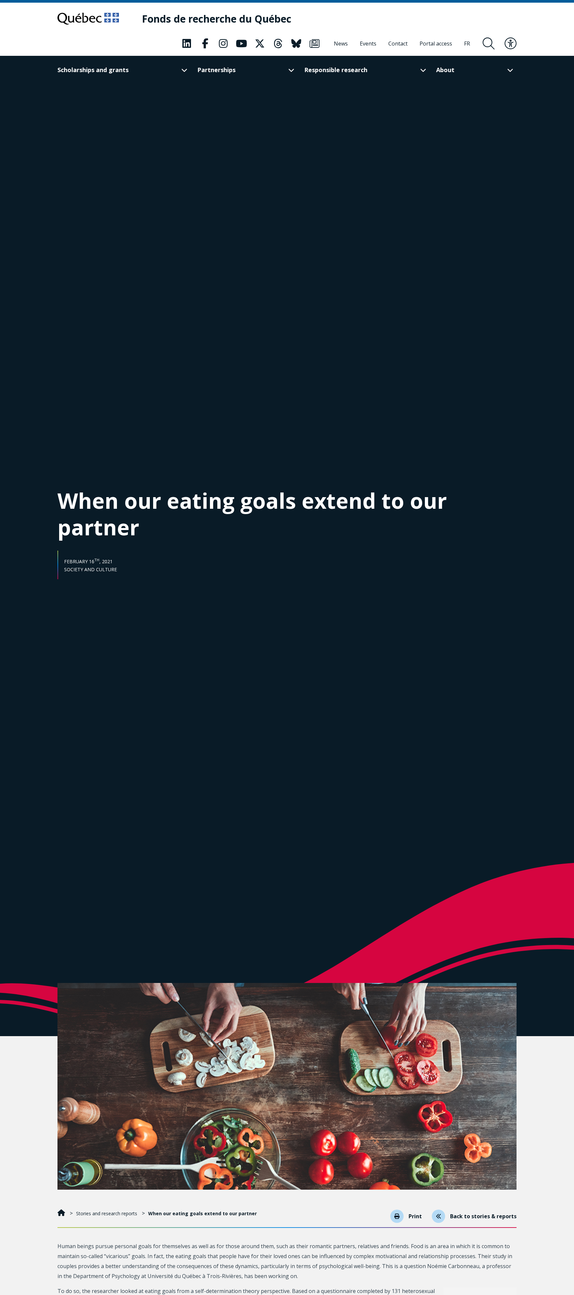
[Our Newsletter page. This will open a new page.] (314, 43)
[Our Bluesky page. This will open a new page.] (296, 43)
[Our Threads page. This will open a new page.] (278, 43)
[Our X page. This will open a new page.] (259, 43)
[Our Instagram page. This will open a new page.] (223, 43)
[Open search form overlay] (489, 44)
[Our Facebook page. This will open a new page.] (205, 43)
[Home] (61, 1213)
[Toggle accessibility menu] (511, 44)
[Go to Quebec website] (88, 19)
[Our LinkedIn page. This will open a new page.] (186, 43)
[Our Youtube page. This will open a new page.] (241, 43)
